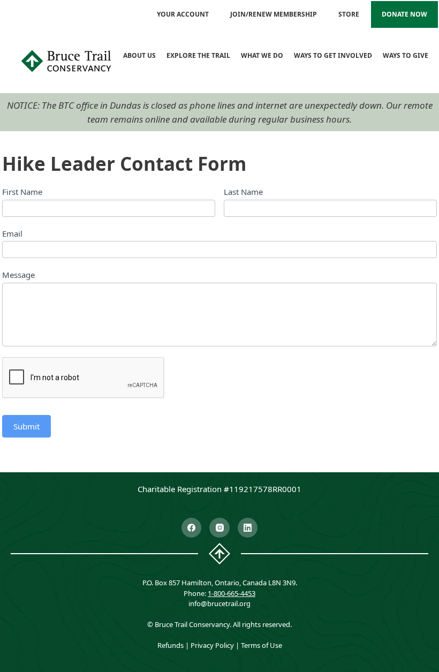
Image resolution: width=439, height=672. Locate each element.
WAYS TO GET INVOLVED (333, 55)
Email (12, 233)
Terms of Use (261, 645)
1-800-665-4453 (231, 593)
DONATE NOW (404, 14)
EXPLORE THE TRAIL (198, 55)
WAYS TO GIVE (405, 55)
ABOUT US (139, 55)
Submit (26, 426)
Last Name (243, 191)
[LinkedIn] (248, 528)
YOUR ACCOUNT (183, 14)
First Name (22, 191)
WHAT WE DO (262, 55)
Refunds (170, 645)
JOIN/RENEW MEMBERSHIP (273, 14)
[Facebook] (191, 528)
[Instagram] (219, 528)
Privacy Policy (212, 645)
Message (18, 274)
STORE (348, 14)
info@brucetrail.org (219, 603)
